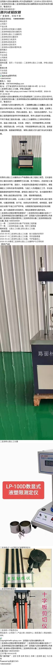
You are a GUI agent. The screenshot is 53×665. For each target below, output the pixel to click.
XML (2, 635)
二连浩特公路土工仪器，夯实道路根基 (20, 236)
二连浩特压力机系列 (8, 39)
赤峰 (32, 656)
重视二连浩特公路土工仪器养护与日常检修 (22, 241)
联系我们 (3, 60)
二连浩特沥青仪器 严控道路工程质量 (22, 223)
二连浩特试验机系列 (8, 42)
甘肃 (18, 656)
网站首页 (3, 21)
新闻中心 (3, 52)
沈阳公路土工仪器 (27, 228)
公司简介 (3, 23)
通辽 (44, 656)
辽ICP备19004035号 (8, 653)
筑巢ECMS (14, 661)
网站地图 (47, 632)
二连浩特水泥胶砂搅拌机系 (11, 47)
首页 (11, 62)
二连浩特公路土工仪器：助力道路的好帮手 (22, 233)
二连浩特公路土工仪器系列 (11, 34)
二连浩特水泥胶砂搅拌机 (42, 1)
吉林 (22, 656)
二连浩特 (38, 656)
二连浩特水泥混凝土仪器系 (11, 29)
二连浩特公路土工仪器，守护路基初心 (20, 238)
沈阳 (14, 656)
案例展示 (3, 49)
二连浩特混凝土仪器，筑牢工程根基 (21, 226)
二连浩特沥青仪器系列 (9, 36)
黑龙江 (27, 656)
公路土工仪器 (14, 228)
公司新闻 (3, 57)
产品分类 (3, 26)
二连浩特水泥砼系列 (8, 44)
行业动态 (3, 55)
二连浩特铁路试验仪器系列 (11, 31)
